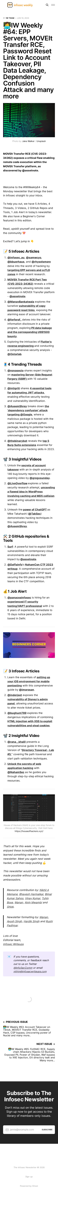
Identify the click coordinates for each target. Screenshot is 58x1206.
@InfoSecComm (22, 967)
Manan (19, 902)
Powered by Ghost (29, 1186)
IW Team (10, 18)
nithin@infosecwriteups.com (30, 971)
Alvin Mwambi (33, 902)
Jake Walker (28, 141)
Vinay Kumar (32, 898)
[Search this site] (47, 5)
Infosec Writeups (13, 944)
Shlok (10, 906)
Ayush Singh (14, 921)
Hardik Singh (31, 921)
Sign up (29, 1176)
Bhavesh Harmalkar (31, 894)
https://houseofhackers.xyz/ (29, 831)
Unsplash (41, 141)
